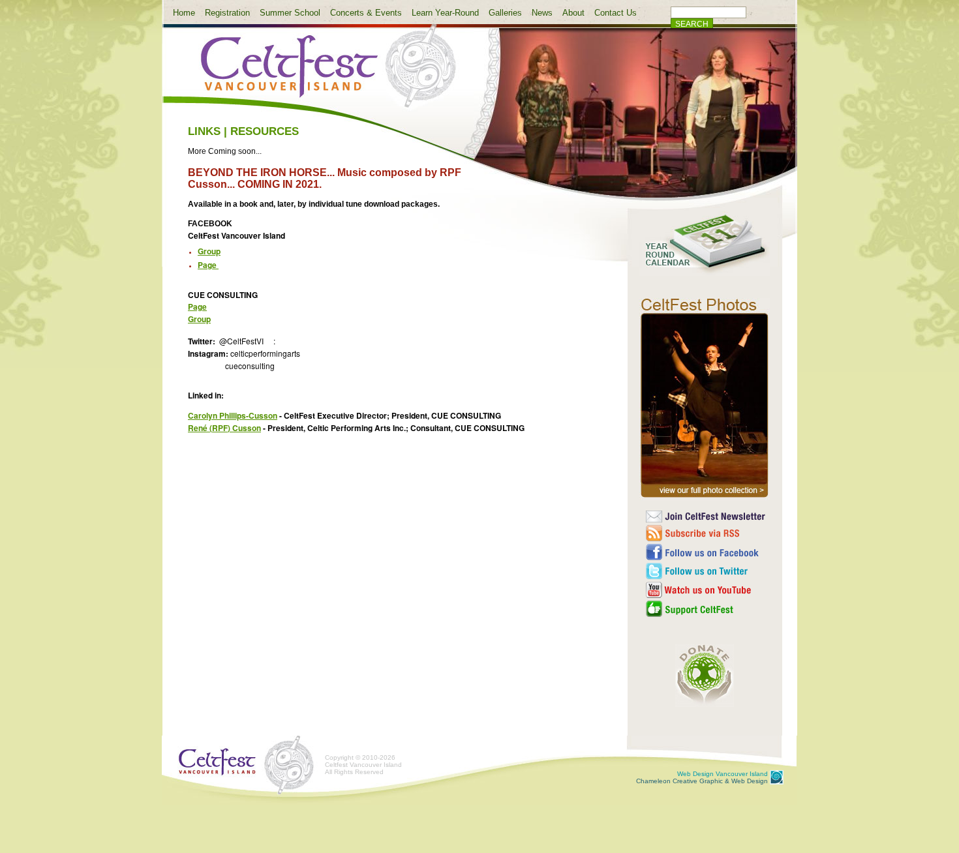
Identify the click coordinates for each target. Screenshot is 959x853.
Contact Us (615, 13)
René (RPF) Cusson (224, 428)
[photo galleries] (704, 497)
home (318, 73)
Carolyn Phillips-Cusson (232, 415)
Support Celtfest (706, 608)
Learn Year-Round (445, 13)
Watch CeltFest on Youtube (706, 589)
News (542, 13)
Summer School (290, 13)
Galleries (505, 13)
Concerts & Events (366, 13)
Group (209, 251)
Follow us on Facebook (706, 552)
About (573, 13)
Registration (227, 13)
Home (184, 13)
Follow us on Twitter (706, 570)
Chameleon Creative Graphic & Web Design (702, 777)
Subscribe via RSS (706, 533)
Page (197, 306)
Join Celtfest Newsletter (706, 516)
